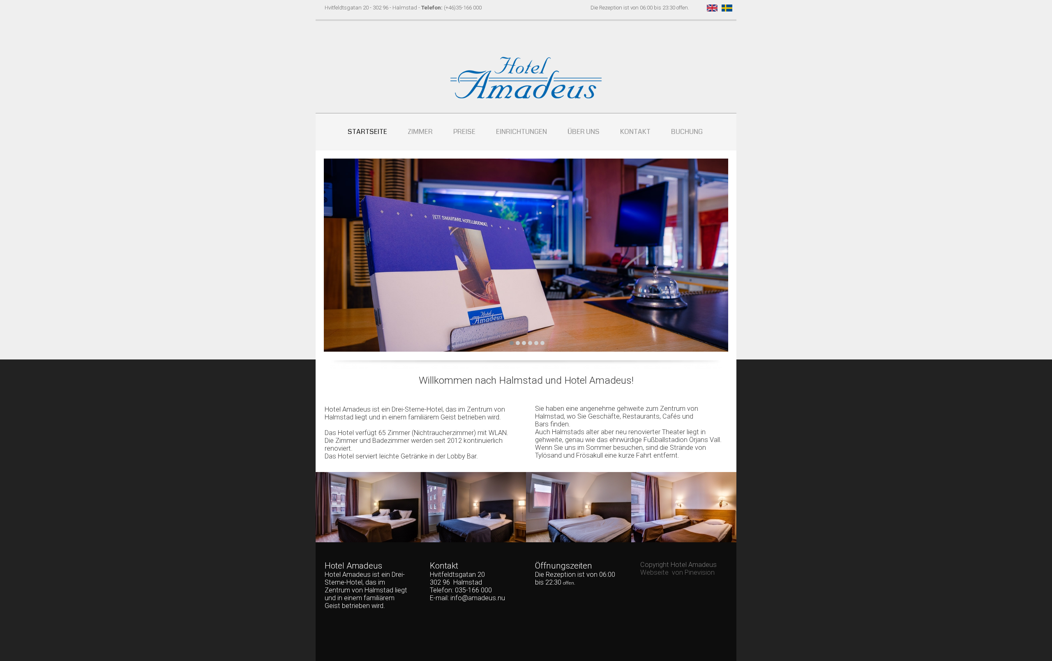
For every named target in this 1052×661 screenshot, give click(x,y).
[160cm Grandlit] (473, 507)
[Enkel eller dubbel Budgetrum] (683, 507)
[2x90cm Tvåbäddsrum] (578, 507)
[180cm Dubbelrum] (368, 507)
